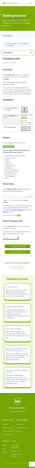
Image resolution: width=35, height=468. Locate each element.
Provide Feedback (17, 267)
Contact (5, 452)
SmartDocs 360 (7, 434)
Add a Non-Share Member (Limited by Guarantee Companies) (17, 349)
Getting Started (7, 36)
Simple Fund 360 (7, 428)
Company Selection (16, 252)
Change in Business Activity (14, 307)
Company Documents (18, 246)
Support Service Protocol (17, 455)
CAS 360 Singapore (11, 43)
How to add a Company (13, 328)
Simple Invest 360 (8, 431)
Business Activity (10, 158)
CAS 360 (5, 424)
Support (18, 431)
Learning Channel (21, 428)
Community (19, 424)
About (4, 445)
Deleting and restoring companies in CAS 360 (17, 371)
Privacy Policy (16, 451)
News (4, 449)
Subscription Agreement (16, 446)
